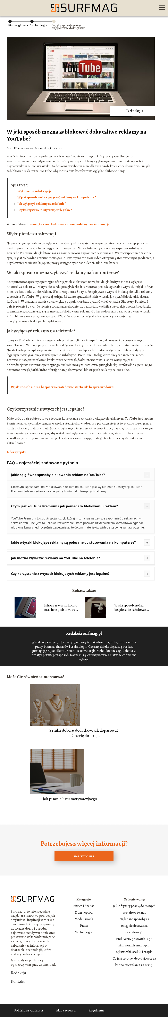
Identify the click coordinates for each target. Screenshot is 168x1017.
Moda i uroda (84, 919)
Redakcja (18, 973)
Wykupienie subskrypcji (34, 191)
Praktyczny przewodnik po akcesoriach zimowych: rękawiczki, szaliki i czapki (134, 945)
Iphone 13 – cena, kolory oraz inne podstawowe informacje (60, 607)
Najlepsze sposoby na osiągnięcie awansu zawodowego (134, 926)
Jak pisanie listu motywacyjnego (70, 799)
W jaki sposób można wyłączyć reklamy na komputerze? (56, 197)
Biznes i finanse (83, 906)
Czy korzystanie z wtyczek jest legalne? (44, 210)
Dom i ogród (84, 912)
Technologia (38, 25)
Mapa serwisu (66, 1010)
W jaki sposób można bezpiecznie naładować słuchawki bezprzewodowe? (63, 387)
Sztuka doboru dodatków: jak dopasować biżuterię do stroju (83, 733)
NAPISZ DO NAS (84, 856)
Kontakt (18, 981)
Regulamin (96, 1010)
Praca (84, 925)
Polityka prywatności (28, 1010)
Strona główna (18, 25)
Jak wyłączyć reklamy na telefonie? (41, 203)
